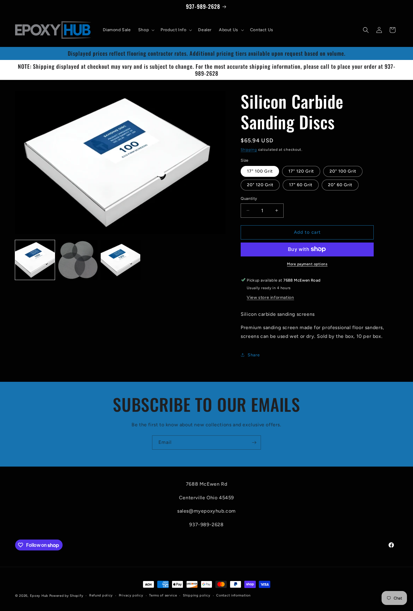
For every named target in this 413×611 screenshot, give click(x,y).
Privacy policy (131, 595)
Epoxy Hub (39, 596)
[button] (146, 30)
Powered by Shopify (66, 596)
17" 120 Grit (301, 171)
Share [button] (254, 355)
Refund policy (101, 595)
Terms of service (163, 595)
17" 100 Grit (260, 171)
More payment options (307, 264)
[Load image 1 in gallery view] (35, 260)
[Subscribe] (254, 442)
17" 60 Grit (300, 184)
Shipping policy (196, 595)
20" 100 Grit (343, 171)
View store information (270, 297)
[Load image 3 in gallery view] (120, 260)
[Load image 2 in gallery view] (77, 260)
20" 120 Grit (260, 184)
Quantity (249, 198)
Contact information (233, 595)
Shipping (249, 149)
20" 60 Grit (340, 184)
